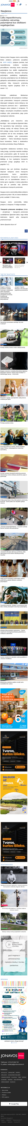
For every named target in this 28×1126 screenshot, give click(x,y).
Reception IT (10, 1118)
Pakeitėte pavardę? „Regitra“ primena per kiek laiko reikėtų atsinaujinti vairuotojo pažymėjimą (13, 605)
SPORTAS (18, 1072)
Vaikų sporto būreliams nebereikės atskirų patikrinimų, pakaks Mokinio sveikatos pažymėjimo (12, 580)
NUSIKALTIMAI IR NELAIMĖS (14, 1075)
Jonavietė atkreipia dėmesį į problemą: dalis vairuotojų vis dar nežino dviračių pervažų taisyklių (13, 553)
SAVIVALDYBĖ (11, 1072)
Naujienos (8, 1120)
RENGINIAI (10, 1079)
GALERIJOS (12, 1082)
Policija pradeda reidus (6, 423)
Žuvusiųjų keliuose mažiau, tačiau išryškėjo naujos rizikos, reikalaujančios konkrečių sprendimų (12, 448)
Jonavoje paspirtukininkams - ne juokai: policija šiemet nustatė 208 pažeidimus (13, 527)
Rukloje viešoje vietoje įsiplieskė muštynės (14, 931)
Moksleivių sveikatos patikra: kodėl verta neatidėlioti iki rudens (11, 682)
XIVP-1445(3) (7, 62)
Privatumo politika (6, 1092)
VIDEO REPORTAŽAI (18, 1079)
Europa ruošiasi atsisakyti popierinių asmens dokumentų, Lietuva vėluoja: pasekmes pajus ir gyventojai (13, 475)
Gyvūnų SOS (17, 1122)
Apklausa (10, 1122)
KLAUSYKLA (14, 1077)
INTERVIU (24, 1077)
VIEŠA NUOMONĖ (5, 1082)
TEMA (19, 1077)
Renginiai (3, 1122)
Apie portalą (5, 1090)
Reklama (4, 1095)
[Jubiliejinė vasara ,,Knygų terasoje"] (12, 1010)
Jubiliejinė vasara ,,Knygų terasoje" (14, 1041)
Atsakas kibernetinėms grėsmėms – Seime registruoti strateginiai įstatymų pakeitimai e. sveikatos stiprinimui (13, 632)
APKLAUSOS (4, 1075)
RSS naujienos (5, 1097)
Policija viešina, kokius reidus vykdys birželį (12, 347)
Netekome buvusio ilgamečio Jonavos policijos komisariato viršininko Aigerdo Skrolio (14, 886)
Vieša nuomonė (16, 1120)
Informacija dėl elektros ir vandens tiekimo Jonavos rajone (14, 909)
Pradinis (3, 1120)
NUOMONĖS (4, 1079)
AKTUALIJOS (4, 1072)
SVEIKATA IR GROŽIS (5, 1077)
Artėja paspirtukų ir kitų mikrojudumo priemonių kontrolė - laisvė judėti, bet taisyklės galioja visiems (13, 501)
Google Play (15, 1104)
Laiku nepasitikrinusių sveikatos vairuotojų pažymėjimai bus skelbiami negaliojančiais (13, 21)
